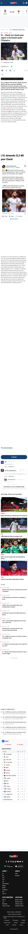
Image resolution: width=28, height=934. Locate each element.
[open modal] (26, 3)
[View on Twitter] (25, 167)
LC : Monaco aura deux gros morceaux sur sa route (14, 644)
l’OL (9, 111)
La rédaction (6, 920)
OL (1, 33)
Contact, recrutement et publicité (14, 914)
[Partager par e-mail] (2, 74)
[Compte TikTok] (15, 861)
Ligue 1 (3, 513)
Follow (18, 167)
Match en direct (7, 922)
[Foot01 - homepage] (14, 3)
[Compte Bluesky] (20, 861)
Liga (2, 577)
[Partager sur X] (6, 70)
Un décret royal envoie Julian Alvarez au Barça (14, 613)
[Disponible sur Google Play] (9, 866)
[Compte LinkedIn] (13, 861)
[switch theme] (24, 3)
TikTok (7, 925)
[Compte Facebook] (9, 861)
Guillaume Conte (8, 62)
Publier (14, 457)
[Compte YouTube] (18, 861)
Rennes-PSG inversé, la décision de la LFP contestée (14, 590)
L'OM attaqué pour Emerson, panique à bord (13, 598)
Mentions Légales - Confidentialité (14, 912)
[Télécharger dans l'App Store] (19, 866)
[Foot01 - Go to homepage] (14, 856)
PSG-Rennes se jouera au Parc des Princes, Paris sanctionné (12, 629)
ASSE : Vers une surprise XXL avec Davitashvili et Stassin (12, 606)
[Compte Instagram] (11, 861)
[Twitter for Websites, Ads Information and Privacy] (25, 213)
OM (2, 534)
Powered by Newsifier (14, 929)
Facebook (14, 925)
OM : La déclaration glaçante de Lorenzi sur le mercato (14, 621)
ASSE (2, 554)
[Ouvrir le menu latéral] (1, 3)
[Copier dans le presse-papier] (14, 70)
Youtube (15, 922)
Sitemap (21, 925)
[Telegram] (10, 70)
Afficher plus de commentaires (14, 487)
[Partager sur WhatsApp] (11, 66)
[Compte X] (6, 861)
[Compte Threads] (22, 861)
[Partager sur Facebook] (2, 70)
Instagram (23, 922)
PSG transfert (15, 920)
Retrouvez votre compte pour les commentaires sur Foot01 (14, 917)
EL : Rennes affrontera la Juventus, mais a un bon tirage (14, 652)
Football (23, 920)
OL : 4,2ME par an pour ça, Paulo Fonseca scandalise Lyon (14, 637)
